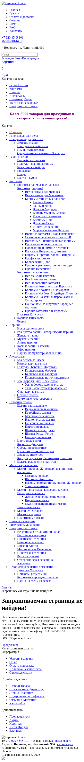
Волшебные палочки (31, 160)
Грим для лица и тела (23, 135)
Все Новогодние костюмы (42, 283)
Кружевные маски (37, 500)
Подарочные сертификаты (27, 696)
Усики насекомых (36, 486)
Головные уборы (20, 99)
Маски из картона (29, 514)
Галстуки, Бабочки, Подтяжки (37, 367)
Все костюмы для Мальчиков (44, 195)
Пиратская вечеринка (31, 552)
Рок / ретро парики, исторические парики (45, 332)
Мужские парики (28, 339)
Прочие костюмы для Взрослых (46, 311)
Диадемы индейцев (30, 454)
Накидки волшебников (32, 146)
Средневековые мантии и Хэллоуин (41, 153)
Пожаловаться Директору (26, 689)
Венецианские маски (31, 493)
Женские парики (28, 335)
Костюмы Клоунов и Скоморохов (47, 290)
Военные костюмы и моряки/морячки (50, 233)
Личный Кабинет (21, 692)
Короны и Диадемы (30, 444)
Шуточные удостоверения (34, 398)
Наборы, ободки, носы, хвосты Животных (53, 482)
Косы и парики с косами (33, 346)
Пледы (21, 174)
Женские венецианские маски (45, 496)
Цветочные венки (29, 440)
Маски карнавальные (23, 102)
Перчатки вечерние (22, 521)
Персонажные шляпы (39, 423)
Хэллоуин (23, 563)
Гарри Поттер (18, 85)
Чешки (21, 321)
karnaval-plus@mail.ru (57, 740)
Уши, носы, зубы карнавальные (46, 388)
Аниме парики (27, 342)
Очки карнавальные (30, 391)
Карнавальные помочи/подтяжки (47, 377)
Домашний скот (43, 223)
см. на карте (65, 744)
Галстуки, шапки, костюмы (35, 163)
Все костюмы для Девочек (42, 191)
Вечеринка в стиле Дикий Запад (38, 531)
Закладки (15, 730)
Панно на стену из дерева (34, 580)
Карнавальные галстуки (41, 374)
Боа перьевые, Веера (31, 360)
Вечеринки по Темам (23, 106)
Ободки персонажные (31, 447)
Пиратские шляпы (37, 426)
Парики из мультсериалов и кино (39, 353)
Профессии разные (37, 258)
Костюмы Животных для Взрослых (48, 286)
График (14, 13)
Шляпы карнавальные (32, 405)
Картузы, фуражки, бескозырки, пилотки (44, 458)
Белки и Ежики (43, 202)
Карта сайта (17, 703)
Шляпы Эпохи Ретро (39, 433)
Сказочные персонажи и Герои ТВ (48, 237)
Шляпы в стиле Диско (40, 430)
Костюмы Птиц (43, 219)
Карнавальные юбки (31, 318)
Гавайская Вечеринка (31, 538)
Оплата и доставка (21, 16)
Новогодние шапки (38, 437)
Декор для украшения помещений (32, 566)
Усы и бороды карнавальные (44, 384)
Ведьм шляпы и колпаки (41, 409)
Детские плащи (27, 142)
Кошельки (24, 170)
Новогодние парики (30, 328)
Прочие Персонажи (38, 268)
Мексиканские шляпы (40, 416)
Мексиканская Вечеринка (34, 549)
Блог (12, 24)
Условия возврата (21, 658)
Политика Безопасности (25, 669)
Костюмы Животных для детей (45, 198)
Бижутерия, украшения (24, 524)
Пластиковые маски (30, 517)
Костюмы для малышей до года (38, 184)
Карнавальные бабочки (40, 370)
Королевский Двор (37, 261)
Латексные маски (28, 507)
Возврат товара (19, 685)
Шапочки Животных (39, 479)
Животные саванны (46, 226)
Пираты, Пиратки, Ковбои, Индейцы (50, 254)
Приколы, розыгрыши (32, 573)
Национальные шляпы (40, 419)
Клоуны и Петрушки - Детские (45, 251)
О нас (13, 662)
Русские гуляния (28, 556)
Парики (14, 92)
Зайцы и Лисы (42, 205)
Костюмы (15, 88)
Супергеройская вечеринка (35, 559)
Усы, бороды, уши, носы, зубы (37, 381)
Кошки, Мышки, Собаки (49, 212)
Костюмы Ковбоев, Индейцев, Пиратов (51, 293)
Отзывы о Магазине (22, 699)
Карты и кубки (27, 177)
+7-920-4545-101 (18, 740)
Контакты (15, 31)
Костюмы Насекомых (47, 216)
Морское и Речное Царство (51, 230)
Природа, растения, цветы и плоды (48, 265)
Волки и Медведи (45, 209)
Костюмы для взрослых (32, 272)
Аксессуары (17, 95)
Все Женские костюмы (40, 275)
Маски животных (36, 475)
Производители (19, 716)
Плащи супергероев (30, 149)
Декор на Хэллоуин (30, 570)
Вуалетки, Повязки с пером (35, 451)
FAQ (12, 27)
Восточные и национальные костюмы (50, 240)
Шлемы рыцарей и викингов (36, 461)
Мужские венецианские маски (45, 503)
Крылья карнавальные (32, 363)
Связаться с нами (20, 672)
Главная (14, 9)
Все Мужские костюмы (40, 279)
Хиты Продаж (18, 727)
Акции (14, 720)
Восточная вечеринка (31, 535)
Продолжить (10, 645)
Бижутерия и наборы (31, 167)
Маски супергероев (30, 510)
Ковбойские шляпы (38, 412)
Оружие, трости (27, 395)
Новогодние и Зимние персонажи (47, 247)
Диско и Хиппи (27, 545)
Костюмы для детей (30, 188)
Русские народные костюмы (44, 244)
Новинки (15, 132)
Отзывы (14, 20)
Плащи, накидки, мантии (26, 139)
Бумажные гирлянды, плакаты (37, 577)
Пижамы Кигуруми (30, 314)
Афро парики (26, 349)
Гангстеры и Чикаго (30, 542)
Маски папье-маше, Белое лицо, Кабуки (43, 489)
